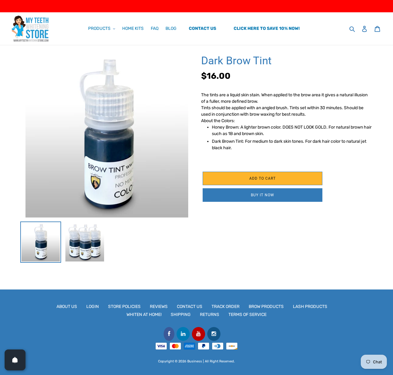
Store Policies (124, 306)
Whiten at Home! (143, 314)
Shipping (181, 314)
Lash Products (310, 306)
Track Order (225, 306)
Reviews (159, 306)
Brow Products (266, 306)
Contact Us (189, 306)
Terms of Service (247, 314)
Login (92, 306)
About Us (66, 306)
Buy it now (262, 195)
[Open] (15, 359)
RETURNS (209, 314)
